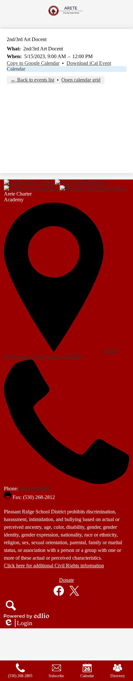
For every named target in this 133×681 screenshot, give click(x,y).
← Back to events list (32, 80)
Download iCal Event (88, 63)
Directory (117, 676)
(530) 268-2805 (35, 488)
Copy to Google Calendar (33, 63)
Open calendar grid (80, 80)
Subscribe (56, 676)
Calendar (16, 69)
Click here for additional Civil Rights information (54, 565)
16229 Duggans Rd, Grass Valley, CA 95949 (60, 353)
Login (18, 623)
